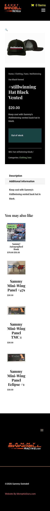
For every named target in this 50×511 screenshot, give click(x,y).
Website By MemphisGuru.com (20, 494)
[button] (6, 30)
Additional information (21, 181)
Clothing (19, 74)
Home (11, 74)
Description (15, 175)
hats (26, 74)
